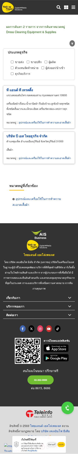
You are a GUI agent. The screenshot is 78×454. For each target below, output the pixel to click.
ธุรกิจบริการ (22, 73)
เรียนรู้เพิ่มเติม (32, 450)
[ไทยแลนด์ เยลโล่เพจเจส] (31, 328)
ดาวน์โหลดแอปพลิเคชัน (57, 340)
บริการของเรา (15, 306)
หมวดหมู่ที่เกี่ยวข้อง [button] (23, 185)
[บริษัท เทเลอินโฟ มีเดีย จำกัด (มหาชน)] (39, 413)
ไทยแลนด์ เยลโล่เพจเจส (39, 255)
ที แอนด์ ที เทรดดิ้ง (19, 89)
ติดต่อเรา (12, 315)
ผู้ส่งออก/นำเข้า (55, 68)
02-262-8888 (40, 379)
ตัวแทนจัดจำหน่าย (26, 68)
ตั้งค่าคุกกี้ (51, 444)
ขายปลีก (36, 62)
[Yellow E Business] (23, 328)
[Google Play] (59, 358)
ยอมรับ (61, 444)
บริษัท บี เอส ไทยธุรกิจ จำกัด (26, 136)
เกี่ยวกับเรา (13, 298)
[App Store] (59, 348)
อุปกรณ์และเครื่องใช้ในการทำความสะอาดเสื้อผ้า (45, 122)
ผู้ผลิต (52, 62)
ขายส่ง (19, 62)
